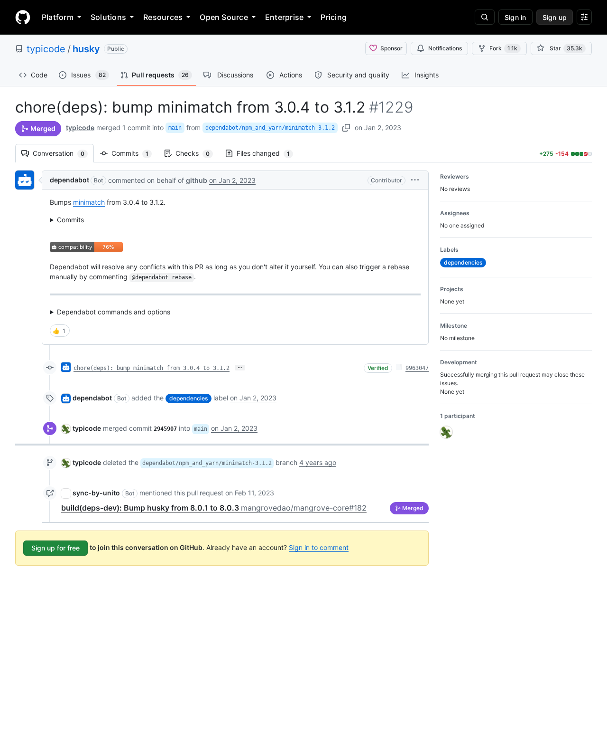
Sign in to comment (319, 547)
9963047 (417, 368)
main (175, 127)
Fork (503, 48)
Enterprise (284, 17)
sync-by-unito (96, 493)
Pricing (334, 17)
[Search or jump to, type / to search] (485, 17)
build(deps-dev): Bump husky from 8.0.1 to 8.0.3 (214, 507)
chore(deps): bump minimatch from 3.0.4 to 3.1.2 (152, 368)
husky (86, 49)
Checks (197, 153)
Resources (163, 17)
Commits (134, 153)
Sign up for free (55, 548)
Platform (58, 17)
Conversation (63, 153)
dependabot (69, 180)
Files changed (268, 153)
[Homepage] (22, 17)
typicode (46, 49)
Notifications (445, 48)
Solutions (108, 17)
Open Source (224, 17)
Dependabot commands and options (113, 312)
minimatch (89, 202)
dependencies (188, 398)
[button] (415, 180)
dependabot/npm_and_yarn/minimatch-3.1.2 (270, 127)
